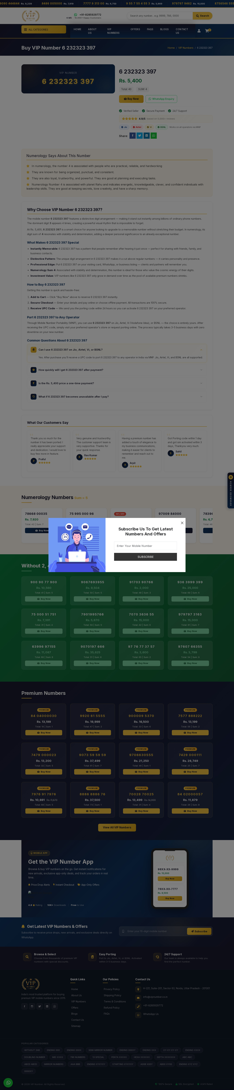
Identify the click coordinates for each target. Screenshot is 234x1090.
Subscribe (146, 557)
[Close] (182, 521)
